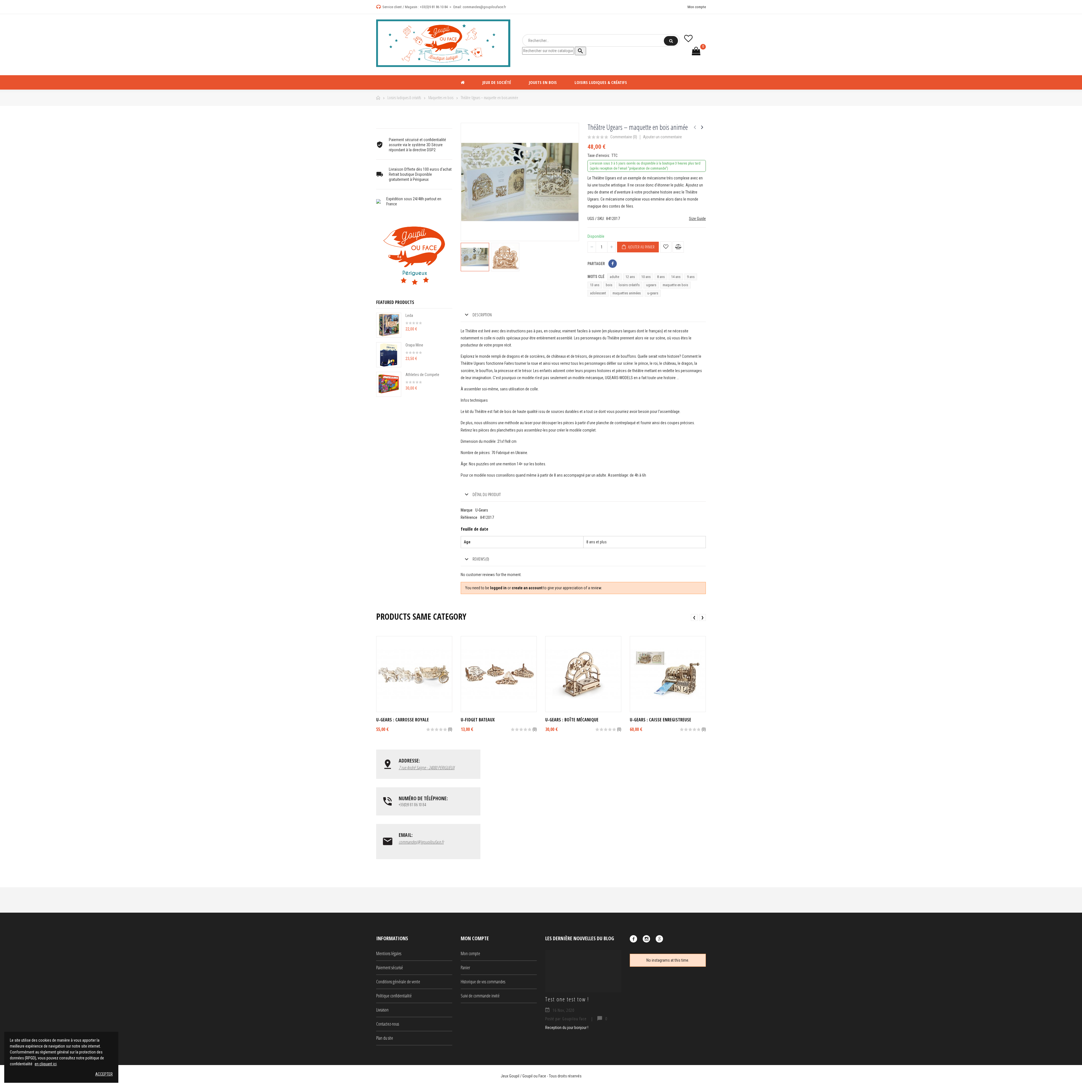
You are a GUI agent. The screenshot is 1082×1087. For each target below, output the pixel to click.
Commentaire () (623, 137)
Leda (409, 315)
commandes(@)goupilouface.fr (421, 842)
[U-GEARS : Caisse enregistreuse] (667, 674)
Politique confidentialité (394, 996)
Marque (467, 510)
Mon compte (697, 7)
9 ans (691, 277)
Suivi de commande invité (480, 996)
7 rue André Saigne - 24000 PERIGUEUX (426, 767)
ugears (651, 285)
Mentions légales (388, 953)
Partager (612, 263)
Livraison (382, 1010)
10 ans (646, 277)
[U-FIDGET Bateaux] (498, 674)
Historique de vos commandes (483, 982)
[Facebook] (633, 938)
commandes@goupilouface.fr (484, 7)
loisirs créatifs (629, 285)
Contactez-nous (387, 1024)
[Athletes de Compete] (389, 384)
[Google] (659, 938)
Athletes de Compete (422, 374)
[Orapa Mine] (389, 355)
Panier (465, 967)
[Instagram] (646, 938)
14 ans (675, 277)
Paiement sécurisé (389, 967)
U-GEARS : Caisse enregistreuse (660, 720)
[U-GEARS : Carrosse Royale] (414, 674)
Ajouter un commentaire (662, 137)
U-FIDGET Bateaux (478, 720)
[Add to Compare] (678, 247)
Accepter (104, 1074)
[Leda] (389, 325)
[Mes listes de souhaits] (688, 38)
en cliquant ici (46, 1064)
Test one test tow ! (567, 999)
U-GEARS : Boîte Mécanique (571, 720)
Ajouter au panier (641, 247)
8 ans (661, 277)
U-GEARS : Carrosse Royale (402, 720)
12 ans (630, 277)
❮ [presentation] (694, 617)
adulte (614, 277)
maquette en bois (675, 285)
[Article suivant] (702, 127)
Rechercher (671, 41)
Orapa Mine (414, 345)
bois (609, 285)
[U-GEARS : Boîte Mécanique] (583, 674)
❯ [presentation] (702, 617)
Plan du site (384, 1038)
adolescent (598, 293)
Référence (469, 517)
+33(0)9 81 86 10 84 (434, 7)
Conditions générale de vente (398, 982)
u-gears (652, 293)
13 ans (594, 285)
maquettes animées (627, 293)
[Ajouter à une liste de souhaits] (665, 247)
